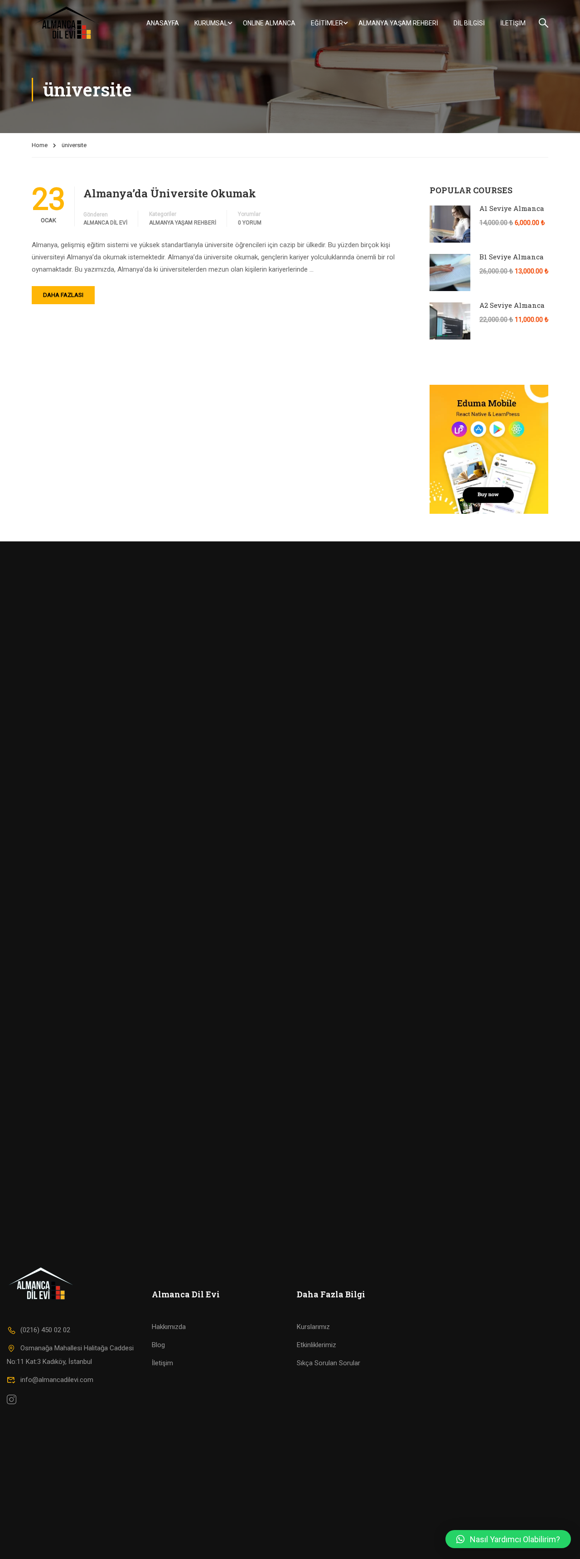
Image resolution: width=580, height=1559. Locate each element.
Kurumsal (210, 23)
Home (40, 145)
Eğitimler (327, 23)
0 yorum (249, 223)
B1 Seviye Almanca (511, 256)
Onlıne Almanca (269, 23)
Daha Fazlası (63, 295)
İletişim (513, 23)
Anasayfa (162, 23)
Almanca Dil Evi (105, 223)
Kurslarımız (313, 1327)
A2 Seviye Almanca (512, 305)
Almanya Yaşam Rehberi (398, 23)
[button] (508, 1539)
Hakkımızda (169, 1327)
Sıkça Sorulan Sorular (328, 1363)
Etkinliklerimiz (316, 1345)
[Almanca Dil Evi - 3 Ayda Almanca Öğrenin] (66, 23)
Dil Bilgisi (469, 23)
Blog (158, 1345)
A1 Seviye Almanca (511, 208)
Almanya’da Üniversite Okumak (169, 193)
